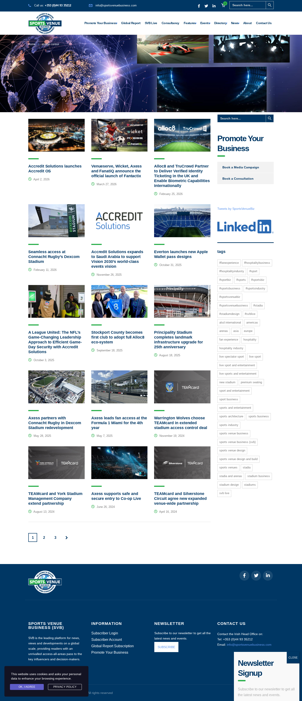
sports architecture (231, 416)
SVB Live (151, 23)
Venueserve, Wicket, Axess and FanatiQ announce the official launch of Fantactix (116, 171)
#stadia (258, 305)
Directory (220, 23)
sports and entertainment (235, 407)
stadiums (250, 484)
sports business (258, 416)
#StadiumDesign (229, 314)
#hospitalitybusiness (257, 262)
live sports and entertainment (237, 373)
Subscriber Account (106, 639)
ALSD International (230, 322)
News (235, 23)
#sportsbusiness (229, 288)
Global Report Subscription (112, 646)
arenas (223, 331)
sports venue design (232, 450)
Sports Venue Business (233, 433)
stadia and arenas (230, 476)
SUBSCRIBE (166, 647)
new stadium (227, 382)
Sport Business (228, 399)
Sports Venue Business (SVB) (237, 442)
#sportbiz (225, 279)
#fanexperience (229, 262)
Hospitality (249, 339)
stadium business (258, 476)
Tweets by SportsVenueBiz (235, 208)
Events (205, 23)
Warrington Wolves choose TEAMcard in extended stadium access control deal (180, 423)
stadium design (229, 484)
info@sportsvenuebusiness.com (116, 5)
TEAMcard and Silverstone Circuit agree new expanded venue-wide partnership (180, 498)
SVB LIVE (224, 493)
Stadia (246, 467)
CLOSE (293, 636)
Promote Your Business (100, 23)
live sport (255, 356)
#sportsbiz (257, 279)
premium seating (251, 382)
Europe (248, 331)
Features (190, 23)
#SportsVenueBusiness (233, 305)
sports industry (228, 425)
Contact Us (263, 23)
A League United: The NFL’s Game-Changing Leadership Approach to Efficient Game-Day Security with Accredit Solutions (55, 342)
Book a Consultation (238, 178)
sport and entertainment (234, 390)
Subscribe (250, 689)
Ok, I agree (27, 686)
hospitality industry (231, 348)
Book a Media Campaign (240, 167)
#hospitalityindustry (231, 271)
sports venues (228, 467)
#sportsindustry (255, 288)
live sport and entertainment (237, 365)
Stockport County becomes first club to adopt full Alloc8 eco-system (117, 337)
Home (32, 44)
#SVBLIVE (250, 314)
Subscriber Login (104, 633)
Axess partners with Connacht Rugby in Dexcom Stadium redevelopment (54, 423)
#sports (241, 279)
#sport (253, 271)
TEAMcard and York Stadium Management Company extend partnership (55, 498)
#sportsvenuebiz (229, 297)
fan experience (228, 339)
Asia (236, 331)
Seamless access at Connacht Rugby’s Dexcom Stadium (54, 257)
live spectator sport (231, 356)
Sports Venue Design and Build (238, 459)
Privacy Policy (65, 686)
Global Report (130, 23)
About (247, 23)
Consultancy (170, 23)
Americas (252, 322)
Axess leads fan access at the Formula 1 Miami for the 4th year (119, 423)
